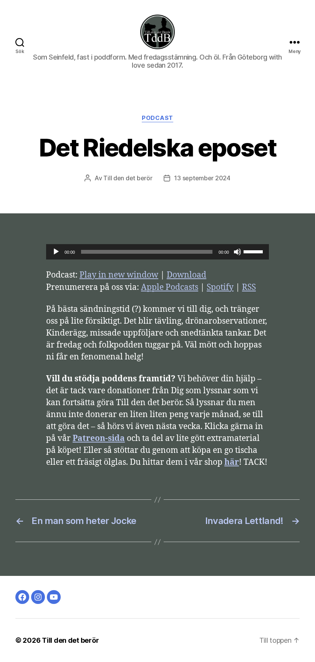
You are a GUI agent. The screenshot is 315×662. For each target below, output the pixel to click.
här (231, 462)
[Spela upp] (56, 252)
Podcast (157, 118)
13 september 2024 (202, 178)
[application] (157, 251)
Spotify (220, 287)
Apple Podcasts (169, 287)
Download (186, 275)
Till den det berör (127, 178)
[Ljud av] (237, 252)
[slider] (254, 251)
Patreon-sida (99, 438)
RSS (249, 287)
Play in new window (119, 275)
